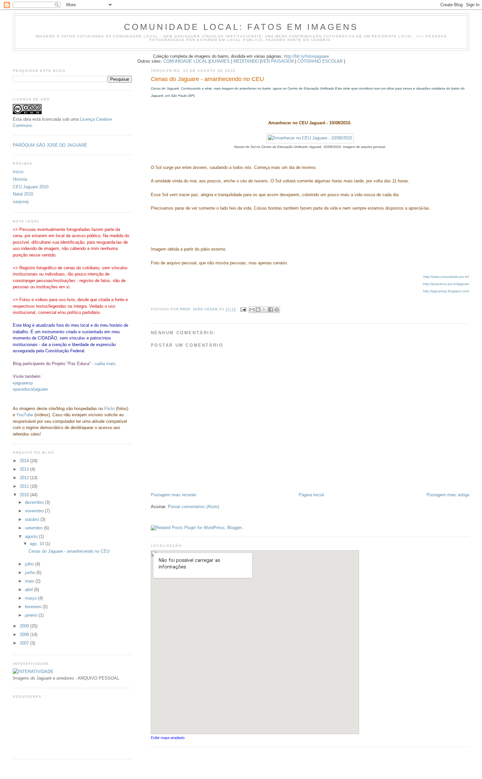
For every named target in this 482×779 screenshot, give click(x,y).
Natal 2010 (23, 194)
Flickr (109, 408)
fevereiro (34, 606)
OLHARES (220, 61)
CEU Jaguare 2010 (31, 186)
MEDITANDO (246, 61)
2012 (25, 477)
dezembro (35, 502)
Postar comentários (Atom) (193, 506)
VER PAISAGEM (277, 61)
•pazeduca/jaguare (30, 389)
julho (30, 564)
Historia (20, 179)
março (31, 598)
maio (30, 581)
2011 (25, 486)
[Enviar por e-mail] (252, 309)
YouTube (24, 414)
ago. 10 (37, 543)
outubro (32, 519)
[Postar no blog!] (258, 309)
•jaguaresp (23, 382)
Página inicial (311, 494)
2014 (25, 460)
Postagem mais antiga (448, 494)
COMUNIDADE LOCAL (185, 61)
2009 (25, 626)
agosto (32, 536)
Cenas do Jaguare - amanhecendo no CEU (69, 551)
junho (30, 572)
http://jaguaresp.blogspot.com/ (446, 291)
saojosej (21, 201)
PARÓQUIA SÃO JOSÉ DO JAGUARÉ (50, 145)
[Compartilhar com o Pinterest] (276, 309)
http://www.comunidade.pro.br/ (446, 276)
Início (18, 171)
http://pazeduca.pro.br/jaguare (446, 284)
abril (29, 589)
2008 (25, 634)
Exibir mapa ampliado (168, 738)
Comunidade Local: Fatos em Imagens (241, 27)
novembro (35, 510)
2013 (25, 469)
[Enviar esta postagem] (243, 309)
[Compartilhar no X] (264, 309)
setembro (34, 527)
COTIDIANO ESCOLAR (320, 61)
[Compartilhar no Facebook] (270, 309)
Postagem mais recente (173, 494)
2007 (25, 643)
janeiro (32, 615)
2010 (25, 494)
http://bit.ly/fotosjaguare (306, 56)
